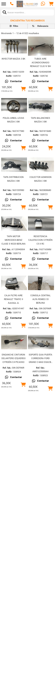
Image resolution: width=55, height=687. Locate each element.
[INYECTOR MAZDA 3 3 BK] (14, 46)
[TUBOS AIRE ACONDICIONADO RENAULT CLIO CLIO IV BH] (41, 46)
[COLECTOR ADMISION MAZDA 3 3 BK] (41, 164)
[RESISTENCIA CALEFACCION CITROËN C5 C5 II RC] (41, 223)
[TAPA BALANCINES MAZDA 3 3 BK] (41, 105)
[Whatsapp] (43, 4)
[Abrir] (3, 4)
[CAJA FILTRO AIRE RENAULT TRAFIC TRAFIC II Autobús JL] (14, 283)
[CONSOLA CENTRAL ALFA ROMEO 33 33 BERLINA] (41, 283)
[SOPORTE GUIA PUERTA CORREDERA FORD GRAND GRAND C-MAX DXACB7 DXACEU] (41, 342)
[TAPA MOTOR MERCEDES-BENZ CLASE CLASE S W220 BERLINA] (14, 223)
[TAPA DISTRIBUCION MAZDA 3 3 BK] (14, 164)
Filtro (15, 26)
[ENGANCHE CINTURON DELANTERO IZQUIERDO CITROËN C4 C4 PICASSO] (14, 342)
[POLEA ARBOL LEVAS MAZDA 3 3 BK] (14, 105)
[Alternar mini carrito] (51, 4)
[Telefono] (12, 4)
